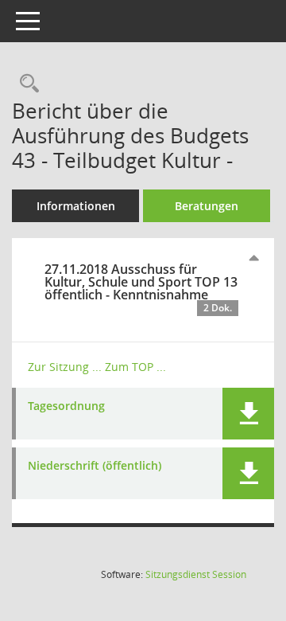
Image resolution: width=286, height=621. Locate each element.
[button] (248, 413)
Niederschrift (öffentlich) (94, 466)
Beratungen (206, 205)
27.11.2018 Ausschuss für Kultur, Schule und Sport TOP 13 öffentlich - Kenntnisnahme (141, 287)
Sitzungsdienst (195, 574)
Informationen (76, 205)
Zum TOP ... (135, 366)
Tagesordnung (66, 406)
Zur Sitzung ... (65, 366)
